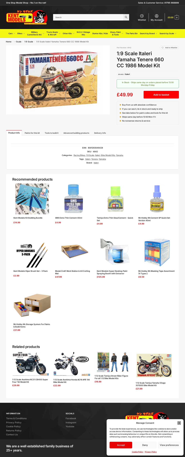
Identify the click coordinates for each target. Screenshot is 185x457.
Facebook (71, 418)
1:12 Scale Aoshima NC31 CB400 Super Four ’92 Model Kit (30, 380)
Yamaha (119, 155)
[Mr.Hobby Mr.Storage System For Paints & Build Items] (32, 305)
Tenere (94, 159)
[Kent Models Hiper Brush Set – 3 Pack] (32, 252)
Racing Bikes (79, 155)
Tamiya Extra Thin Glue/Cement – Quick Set (115, 219)
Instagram (71, 422)
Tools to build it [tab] (51, 133)
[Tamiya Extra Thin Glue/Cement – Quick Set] (115, 199)
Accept (121, 445)
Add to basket (161, 94)
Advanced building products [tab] (76, 133)
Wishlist (142, 20)
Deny (145, 445)
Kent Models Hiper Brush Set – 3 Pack (30, 271)
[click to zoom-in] (58, 79)
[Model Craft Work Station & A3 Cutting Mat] (74, 252)
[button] (179, 423)
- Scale (18, 41)
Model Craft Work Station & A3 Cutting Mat (72, 272)
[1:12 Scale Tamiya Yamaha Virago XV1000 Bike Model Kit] (154, 365)
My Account (156, 20)
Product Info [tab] (14, 133)
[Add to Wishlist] (46, 187)
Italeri (97, 155)
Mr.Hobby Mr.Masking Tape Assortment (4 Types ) (156, 272)
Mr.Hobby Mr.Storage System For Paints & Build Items (31, 325)
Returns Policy (13, 430)
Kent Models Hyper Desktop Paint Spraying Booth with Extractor (112, 272)
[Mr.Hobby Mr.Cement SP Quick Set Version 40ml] (157, 199)
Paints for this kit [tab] (32, 133)
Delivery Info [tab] (100, 133)
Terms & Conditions (16, 418)
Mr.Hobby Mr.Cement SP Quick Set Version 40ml (154, 219)
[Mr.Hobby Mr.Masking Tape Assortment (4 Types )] (157, 252)
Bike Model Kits (108, 155)
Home (8, 41)
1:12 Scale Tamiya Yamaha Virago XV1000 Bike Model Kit (151, 384)
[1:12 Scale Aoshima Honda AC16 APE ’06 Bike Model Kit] (71, 364)
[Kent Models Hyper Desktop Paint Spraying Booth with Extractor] (115, 252)
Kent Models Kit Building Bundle (27, 218)
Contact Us (12, 434)
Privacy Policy (151, 452)
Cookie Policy (137, 452)
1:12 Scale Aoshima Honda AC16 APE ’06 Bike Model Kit (71, 380)
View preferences (169, 445)
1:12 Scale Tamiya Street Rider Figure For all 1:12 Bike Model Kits (111, 377)
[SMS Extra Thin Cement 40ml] (74, 199)
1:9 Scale (28, 41)
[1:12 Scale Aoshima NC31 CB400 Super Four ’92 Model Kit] (30, 364)
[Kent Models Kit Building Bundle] (32, 199)
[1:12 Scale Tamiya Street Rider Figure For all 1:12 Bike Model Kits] (113, 362)
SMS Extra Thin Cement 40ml (68, 218)
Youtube (70, 426)
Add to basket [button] (31, 231)
